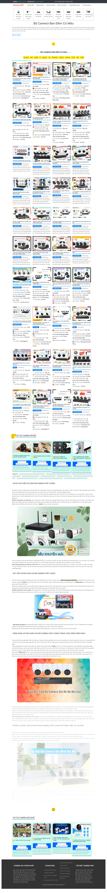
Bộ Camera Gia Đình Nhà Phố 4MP (22, 119)
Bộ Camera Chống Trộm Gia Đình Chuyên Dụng (22, 79)
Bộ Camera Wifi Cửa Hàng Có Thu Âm (81, 222)
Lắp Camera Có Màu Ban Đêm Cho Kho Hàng (81, 192)
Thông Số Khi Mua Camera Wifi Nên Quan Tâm (82, 840)
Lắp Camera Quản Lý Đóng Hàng (42, 456)
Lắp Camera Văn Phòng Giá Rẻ (64, 476)
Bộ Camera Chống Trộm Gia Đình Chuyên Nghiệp (62, 366)
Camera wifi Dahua (65, 873)
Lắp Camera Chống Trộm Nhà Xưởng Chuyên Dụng (41, 406)
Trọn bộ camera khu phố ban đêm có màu (21, 193)
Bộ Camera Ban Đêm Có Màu (53, 52)
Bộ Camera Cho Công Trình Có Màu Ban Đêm (61, 191)
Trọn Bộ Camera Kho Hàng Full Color (81, 408)
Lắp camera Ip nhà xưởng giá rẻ (22, 404)
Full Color (61, 57)
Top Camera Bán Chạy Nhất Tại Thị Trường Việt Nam (62, 838)
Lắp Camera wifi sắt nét (50, 880)
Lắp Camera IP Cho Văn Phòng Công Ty (61, 322)
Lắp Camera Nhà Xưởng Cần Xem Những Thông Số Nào (82, 457)
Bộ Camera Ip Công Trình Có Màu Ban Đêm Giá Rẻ (81, 323)
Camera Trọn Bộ (50, 5)
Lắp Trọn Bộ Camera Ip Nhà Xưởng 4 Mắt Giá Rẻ (57, 474)
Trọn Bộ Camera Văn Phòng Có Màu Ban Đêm (41, 78)
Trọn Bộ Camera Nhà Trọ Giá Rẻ (21, 160)
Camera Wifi (30, 5)
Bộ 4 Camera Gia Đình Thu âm (48, 476)
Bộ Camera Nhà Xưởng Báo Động (22, 321)
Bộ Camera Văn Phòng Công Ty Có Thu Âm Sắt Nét (41, 118)
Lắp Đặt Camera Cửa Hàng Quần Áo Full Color (61, 122)
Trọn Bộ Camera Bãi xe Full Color (80, 122)
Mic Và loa (26, 57)
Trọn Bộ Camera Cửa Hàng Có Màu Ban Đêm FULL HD (41, 323)
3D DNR (36, 57)
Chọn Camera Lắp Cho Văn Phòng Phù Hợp (27, 478)
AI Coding (67, 57)
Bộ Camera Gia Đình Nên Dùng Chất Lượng (80, 162)
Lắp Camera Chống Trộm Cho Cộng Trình (41, 366)
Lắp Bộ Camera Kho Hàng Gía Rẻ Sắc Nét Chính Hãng (61, 405)
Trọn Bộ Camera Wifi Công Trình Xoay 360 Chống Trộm (22, 253)
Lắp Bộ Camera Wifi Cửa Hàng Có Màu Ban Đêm (81, 284)
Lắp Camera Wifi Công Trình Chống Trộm (40, 253)
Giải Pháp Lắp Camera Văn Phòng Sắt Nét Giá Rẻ (51, 478)
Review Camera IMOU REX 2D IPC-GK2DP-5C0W (22, 456)
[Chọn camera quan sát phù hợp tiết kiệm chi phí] (92, 15)
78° (49, 57)
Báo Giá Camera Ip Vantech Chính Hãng (60, 457)
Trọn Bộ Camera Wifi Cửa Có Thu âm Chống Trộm (62, 222)
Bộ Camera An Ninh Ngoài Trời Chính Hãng (41, 283)
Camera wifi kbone (65, 871)
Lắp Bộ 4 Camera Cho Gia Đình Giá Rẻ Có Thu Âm (22, 222)
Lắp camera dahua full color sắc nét (21, 363)
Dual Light (44, 57)
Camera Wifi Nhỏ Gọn (50, 870)
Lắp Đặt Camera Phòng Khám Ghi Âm (81, 367)
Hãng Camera (40, 5)
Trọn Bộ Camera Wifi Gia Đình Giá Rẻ (62, 284)
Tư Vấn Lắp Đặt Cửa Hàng (22, 840)
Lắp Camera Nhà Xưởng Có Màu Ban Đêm (61, 162)
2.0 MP (73, 57)
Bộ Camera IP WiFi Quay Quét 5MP (22, 284)
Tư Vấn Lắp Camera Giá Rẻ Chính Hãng (42, 839)
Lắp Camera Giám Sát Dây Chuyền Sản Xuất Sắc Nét (79, 79)
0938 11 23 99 (22, 1)
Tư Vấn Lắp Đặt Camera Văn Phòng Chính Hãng (75, 478)
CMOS (82, 57)
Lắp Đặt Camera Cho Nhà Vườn (41, 163)
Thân (78, 57)
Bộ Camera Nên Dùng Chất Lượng (21, 60)
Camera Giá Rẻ (39, 1)
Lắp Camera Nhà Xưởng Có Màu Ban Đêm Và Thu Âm (41, 192)
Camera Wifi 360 (49, 872)
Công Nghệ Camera (74, 5)
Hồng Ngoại (54, 57)
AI (40, 57)
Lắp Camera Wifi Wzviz (66, 862)
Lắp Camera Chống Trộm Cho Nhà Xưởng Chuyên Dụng (61, 79)
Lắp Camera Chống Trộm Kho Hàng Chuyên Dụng (61, 253)
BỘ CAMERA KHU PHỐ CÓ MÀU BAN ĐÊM (81, 252)
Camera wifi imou (64, 868)
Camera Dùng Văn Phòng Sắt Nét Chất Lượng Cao (42, 222)
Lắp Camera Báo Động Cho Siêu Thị (30, 476)
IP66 (32, 57)
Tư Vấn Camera (86, 5)
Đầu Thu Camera (62, 5)
